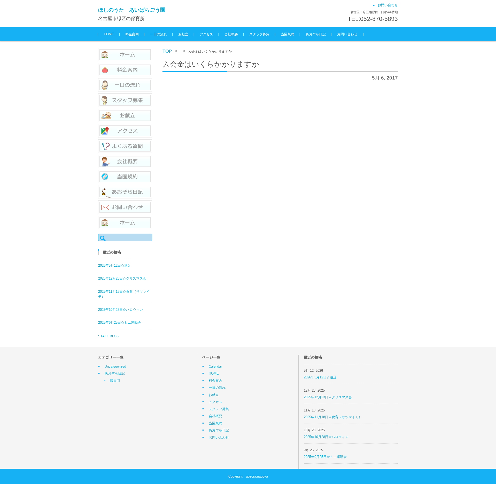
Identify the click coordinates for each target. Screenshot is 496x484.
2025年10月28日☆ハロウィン (120, 310)
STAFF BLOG (108, 336)
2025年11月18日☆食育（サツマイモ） (333, 417)
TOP (167, 51)
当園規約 (287, 34)
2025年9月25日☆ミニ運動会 (119, 322)
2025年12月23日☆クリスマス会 (122, 278)
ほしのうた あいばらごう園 (131, 10)
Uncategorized (115, 366)
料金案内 (132, 34)
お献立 (183, 34)
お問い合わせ (347, 34)
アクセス (206, 34)
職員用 (115, 381)
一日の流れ (158, 34)
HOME (109, 34)
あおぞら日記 (316, 34)
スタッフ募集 (259, 34)
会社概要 (231, 34)
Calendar (215, 366)
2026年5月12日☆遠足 (114, 265)
